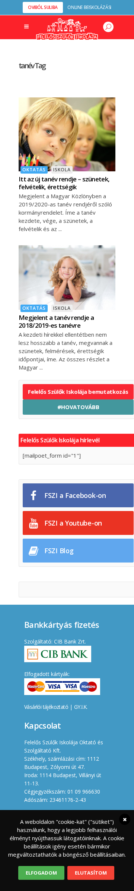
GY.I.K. (80, 706)
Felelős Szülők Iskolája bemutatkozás (78, 391)
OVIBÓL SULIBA (43, 7)
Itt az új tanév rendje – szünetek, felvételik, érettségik (64, 183)
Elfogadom (41, 872)
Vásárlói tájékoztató (46, 706)
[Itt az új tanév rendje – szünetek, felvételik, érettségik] (67, 133)
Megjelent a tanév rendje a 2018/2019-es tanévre (56, 321)
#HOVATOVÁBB (78, 407)
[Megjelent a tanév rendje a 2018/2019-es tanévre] (67, 276)
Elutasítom (91, 872)
